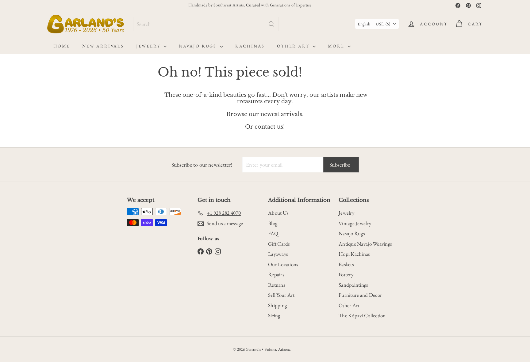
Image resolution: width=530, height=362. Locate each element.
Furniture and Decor (360, 295)
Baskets (346, 264)
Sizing (274, 315)
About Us (278, 212)
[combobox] (206, 24)
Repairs (276, 274)
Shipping (277, 305)
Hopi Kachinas (354, 254)
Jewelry (149, 46)
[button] (377, 24)
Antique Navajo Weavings (365, 243)
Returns (276, 284)
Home (61, 46)
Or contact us (264, 126)
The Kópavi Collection (362, 315)
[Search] (271, 24)
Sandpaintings (353, 284)
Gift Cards (279, 243)
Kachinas (250, 46)
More (337, 46)
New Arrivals (103, 46)
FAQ (273, 233)
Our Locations (283, 264)
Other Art (294, 46)
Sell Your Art (281, 295)
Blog (272, 223)
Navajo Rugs (198, 46)
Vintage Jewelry (355, 223)
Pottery (346, 274)
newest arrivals (281, 114)
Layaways (278, 254)
